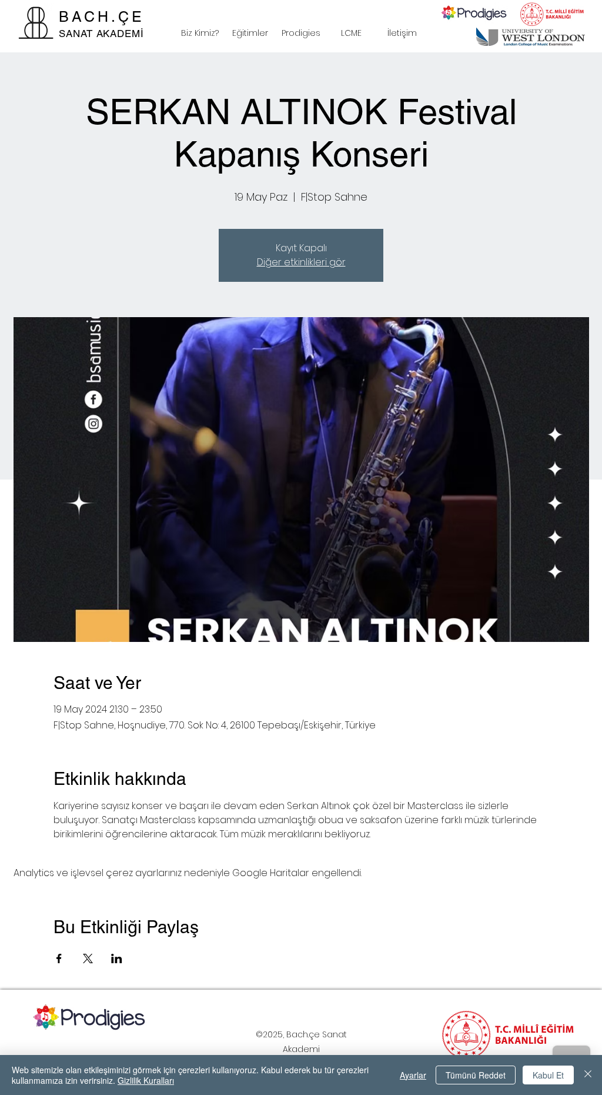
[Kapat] (588, 1075)
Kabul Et (548, 1075)
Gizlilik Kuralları (146, 1080)
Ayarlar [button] (413, 1075)
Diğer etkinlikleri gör (301, 262)
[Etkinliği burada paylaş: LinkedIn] (116, 958)
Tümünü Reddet (476, 1075)
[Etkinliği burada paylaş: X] (87, 958)
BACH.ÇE (102, 16)
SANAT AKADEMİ (101, 33)
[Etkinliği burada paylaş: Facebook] (59, 958)
